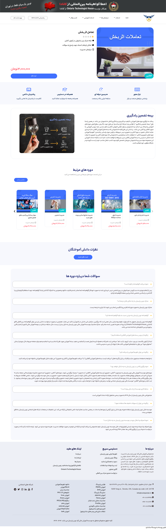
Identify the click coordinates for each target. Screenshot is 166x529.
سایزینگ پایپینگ (99, 492)
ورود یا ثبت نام (18, 18)
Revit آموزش (65, 487)
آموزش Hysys (100, 498)
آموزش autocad (64, 506)
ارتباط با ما (78, 458)
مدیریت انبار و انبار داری (141, 215)
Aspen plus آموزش (63, 509)
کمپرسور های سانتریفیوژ (97, 509)
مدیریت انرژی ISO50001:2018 (116, 216)
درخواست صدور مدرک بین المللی (106, 473)
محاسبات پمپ (64, 490)
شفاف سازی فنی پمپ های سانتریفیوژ (93, 511)
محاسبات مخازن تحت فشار (96, 501)
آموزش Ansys (64, 498)
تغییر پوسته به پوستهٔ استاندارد (156, 527)
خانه (127, 18)
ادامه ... (139, 472)
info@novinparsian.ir (144, 493)
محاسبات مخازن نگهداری (97, 506)
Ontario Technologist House (71, 469)
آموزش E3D (101, 490)
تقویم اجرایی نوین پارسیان (108, 454)
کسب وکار (73, 18)
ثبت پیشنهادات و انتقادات (108, 465)
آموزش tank (65, 511)
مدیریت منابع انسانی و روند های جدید (83, 216)
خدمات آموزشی (89, 18)
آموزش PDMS (100, 487)
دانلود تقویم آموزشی (62, 484)
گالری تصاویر (113, 469)
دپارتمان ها (105, 18)
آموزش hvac (65, 495)
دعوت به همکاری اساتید (109, 462)
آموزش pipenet (100, 495)
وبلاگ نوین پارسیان (111, 458)
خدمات (117, 18)
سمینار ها (78, 462)
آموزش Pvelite (100, 503)
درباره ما (78, 454)
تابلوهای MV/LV (63, 492)
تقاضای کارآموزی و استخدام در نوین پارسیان (67, 465)
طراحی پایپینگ (100, 484)
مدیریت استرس (59, 215)
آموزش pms (65, 503)
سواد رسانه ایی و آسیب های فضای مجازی (27, 216)
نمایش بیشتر (21, 180)
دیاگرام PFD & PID (63, 501)
